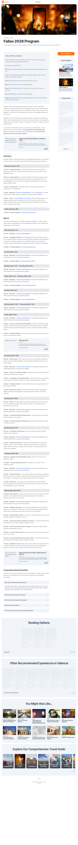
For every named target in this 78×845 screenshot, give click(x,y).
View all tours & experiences (11, 692)
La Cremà (36, 97)
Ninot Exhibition (33, 75)
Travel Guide (38, 1)
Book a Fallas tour (66, 53)
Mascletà (38, 192)
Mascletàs (17, 75)
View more (66, 148)
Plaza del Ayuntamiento (24, 192)
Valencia (6, 1)
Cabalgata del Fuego (16, 97)
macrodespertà (8, 181)
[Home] (2, 2)
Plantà (12, 84)
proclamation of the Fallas (23, 198)
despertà (6, 173)
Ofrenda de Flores (17, 88)
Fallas (11, 38)
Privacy (39, 778)
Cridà (14, 69)
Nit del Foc (13, 94)
